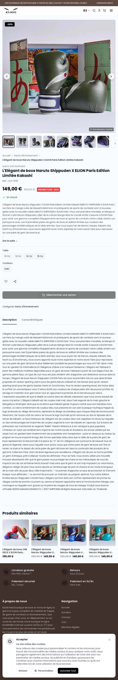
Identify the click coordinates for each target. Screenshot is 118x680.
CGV (63, 622)
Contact (66, 617)
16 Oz (40, 256)
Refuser (23, 670)
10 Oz (7, 256)
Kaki (6, 268)
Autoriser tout (68, 670)
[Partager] (14, 281)
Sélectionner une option (61, 295)
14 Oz (29, 256)
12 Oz (18, 256)
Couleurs (7, 263)
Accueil (6, 155)
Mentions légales (70, 627)
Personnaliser (45, 670)
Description (9, 320)
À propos (66, 612)
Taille (5, 250)
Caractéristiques (32, 320)
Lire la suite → (10, 240)
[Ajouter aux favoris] (6, 281)
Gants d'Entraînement (26, 155)
